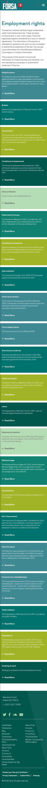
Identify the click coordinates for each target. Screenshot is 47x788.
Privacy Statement (10, 775)
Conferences (7, 736)
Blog (3, 731)
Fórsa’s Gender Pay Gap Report (11, 763)
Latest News (6, 725)
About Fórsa (6, 748)
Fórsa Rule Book (8, 759)
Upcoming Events (8, 745)
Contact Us (6, 753)
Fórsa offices (7, 756)
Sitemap (36, 775)
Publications (6, 728)
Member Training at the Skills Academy (34, 740)
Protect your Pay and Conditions (15, 772)
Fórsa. (11, 781)
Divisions (5, 750)
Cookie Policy (25, 775)
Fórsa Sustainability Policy (9, 740)
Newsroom (6, 734)
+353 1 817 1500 (12, 704)
